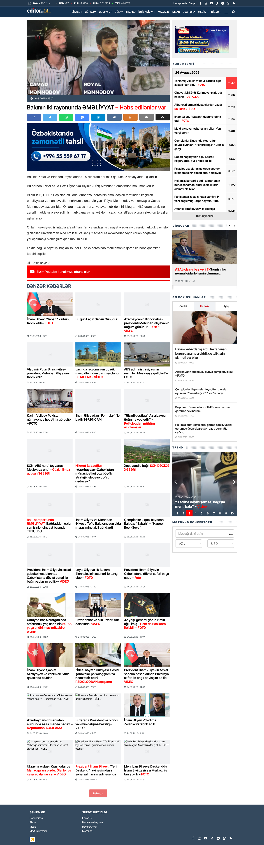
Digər (215, 11)
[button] (163, 117)
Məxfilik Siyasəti (38, 831)
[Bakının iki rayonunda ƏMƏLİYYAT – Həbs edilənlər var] (98, 57)
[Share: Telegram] (98, 117)
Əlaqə (192, 3)
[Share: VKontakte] (114, 117)
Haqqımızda (180, 3)
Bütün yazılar (204, 216)
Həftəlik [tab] (204, 306)
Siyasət (77, 11)
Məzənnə (87, 831)
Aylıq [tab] (226, 306)
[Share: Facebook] (34, 117)
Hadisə (131, 11)
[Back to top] (254, 835)
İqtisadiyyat (146, 11)
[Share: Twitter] (50, 117)
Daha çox (98, 793)
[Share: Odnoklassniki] (130, 117)
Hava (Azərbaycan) (92, 822)
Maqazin (163, 11)
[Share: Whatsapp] (66, 117)
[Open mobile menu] (226, 11)
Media (202, 11)
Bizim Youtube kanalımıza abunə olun (63, 272)
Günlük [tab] (183, 306)
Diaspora (189, 11)
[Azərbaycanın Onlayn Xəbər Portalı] (39, 10)
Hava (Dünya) (89, 826)
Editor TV (87, 818)
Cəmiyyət (105, 11)
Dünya (119, 11)
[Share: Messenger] (82, 117)
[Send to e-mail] (146, 117)
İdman (176, 11)
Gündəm (90, 11)
